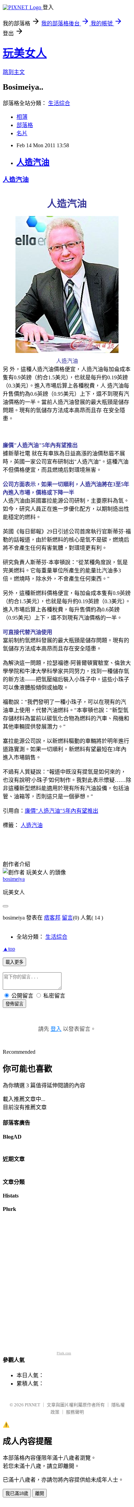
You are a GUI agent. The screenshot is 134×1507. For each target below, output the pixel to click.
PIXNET (32, 1404)
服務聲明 (75, 1412)
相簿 (21, 117)
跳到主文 (14, 72)
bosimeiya (14, 879)
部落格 (24, 125)
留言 (67, 918)
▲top (9, 949)
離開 (39, 1493)
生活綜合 (59, 103)
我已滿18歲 (16, 1493)
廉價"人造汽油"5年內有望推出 (61, 811)
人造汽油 (32, 162)
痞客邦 (52, 918)
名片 (21, 133)
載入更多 (14, 962)
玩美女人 (25, 53)
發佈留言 (14, 1003)
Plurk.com (64, 1353)
